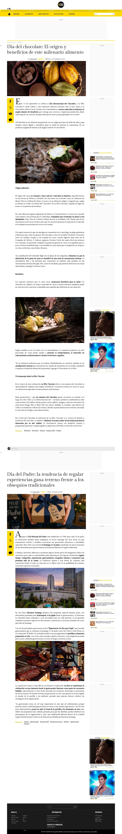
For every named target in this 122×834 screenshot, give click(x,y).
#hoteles (26, 724)
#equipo (42, 430)
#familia (66, 722)
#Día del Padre (34, 722)
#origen (58, 430)
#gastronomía (74, 722)
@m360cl (41, 59)
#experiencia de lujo (56, 722)
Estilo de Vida (11, 42)
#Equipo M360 (50, 430)
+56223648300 (51, 827)
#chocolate (35, 430)
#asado (26, 722)
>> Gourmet (19, 42)
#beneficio (27, 430)
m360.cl (43, 492)
